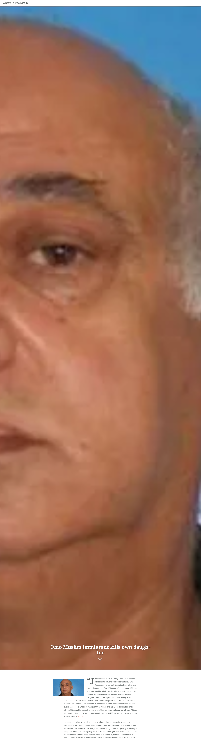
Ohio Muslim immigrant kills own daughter (100, 650)
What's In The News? (15, 3)
